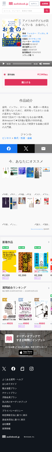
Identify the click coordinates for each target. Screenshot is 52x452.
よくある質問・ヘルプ (12, 379)
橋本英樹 (36, 41)
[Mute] (40, 63)
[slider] (47, 63)
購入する (26, 82)
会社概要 (6, 424)
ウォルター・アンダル (36, 33)
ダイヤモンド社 (34, 39)
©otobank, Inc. (29, 437)
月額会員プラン (9, 397)
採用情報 (6, 428)
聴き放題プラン (9, 388)
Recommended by (37, 229)
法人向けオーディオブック (14, 401)
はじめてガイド (9, 384)
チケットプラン (9, 392)
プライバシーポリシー (12, 410)
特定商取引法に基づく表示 (14, 415)
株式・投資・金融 (23, 138)
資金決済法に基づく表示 (13, 419)
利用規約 (6, 406)
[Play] (3, 63)
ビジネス (6, 138)
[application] (26, 64)
